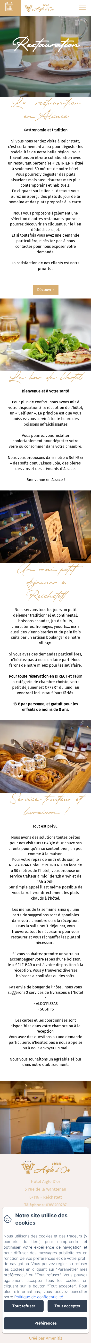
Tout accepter (67, 1305)
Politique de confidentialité (38, 1296)
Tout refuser (23, 1305)
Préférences (45, 1323)
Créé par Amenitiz (45, 1338)
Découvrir (45, 289)
